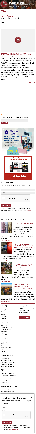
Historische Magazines (9, 386)
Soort (3, 22)
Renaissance (4, 377)
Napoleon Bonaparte (7, 333)
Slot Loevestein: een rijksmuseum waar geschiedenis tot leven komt (22, 287)
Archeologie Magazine (7, 391)
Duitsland (3, 346)
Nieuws (3, 313)
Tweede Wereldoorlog (7, 381)
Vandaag (4, 306)
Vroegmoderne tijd (6, 379)
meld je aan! (24, 317)
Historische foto (5, 358)
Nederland (4, 342)
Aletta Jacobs (4, 325)
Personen (10, 16)
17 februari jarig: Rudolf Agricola (16, 54)
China (2, 349)
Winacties (4, 318)
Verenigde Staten (6, 347)
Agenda (3, 314)
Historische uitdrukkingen (8, 362)
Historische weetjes (6, 364)
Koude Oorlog (5, 382)
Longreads (4, 316)
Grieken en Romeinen (7, 373)
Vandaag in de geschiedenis (5, 310)
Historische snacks (7, 355)
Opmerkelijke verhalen (7, 366)
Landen (3, 339)
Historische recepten (7, 360)
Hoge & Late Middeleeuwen (9, 375)
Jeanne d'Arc (4, 331)
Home (3, 16)
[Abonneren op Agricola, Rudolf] (18, 114)
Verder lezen (31, 82)
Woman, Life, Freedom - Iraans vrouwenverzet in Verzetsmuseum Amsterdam (24, 245)
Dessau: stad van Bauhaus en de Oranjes (23, 224)
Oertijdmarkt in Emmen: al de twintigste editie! (23, 265)
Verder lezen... (6, 241)
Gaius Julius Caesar (6, 329)
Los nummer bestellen (7, 390)
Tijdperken (4, 370)
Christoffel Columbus (7, 327)
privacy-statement (13, 430)
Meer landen (4, 351)
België (3, 344)
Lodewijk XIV (4, 335)
